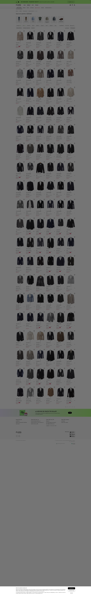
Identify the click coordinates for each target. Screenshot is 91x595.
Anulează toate (71, 590)
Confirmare (72, 588)
